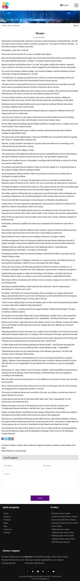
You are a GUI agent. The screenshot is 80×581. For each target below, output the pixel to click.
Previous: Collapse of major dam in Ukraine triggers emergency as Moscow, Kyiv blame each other (38, 446)
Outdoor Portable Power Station (64, 516)
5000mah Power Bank (60, 529)
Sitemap (7, 532)
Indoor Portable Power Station (64, 520)
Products (7, 520)
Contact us (8, 529)
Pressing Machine (9, 563)
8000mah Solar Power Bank (63, 535)
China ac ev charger (56, 560)
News (10, 26)
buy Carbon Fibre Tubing (58, 557)
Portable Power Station (61, 513)
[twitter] (33, 571)
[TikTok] (48, 571)
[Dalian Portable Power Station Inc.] (5, 5)
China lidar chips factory (34, 563)
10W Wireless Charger (61, 542)
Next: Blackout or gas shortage (14, 451)
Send (40, 498)
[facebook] (27, 571)
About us (7, 516)
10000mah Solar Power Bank (63, 539)
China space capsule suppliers (36, 560)
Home (5, 26)
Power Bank (56, 526)
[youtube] (53, 571)
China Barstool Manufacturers (37, 557)
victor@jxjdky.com (42, 579)
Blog (5, 526)
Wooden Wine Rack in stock (13, 560)
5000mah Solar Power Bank (63, 532)
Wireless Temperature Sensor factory (17, 557)
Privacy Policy (56, 576)
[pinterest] (38, 571)
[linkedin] (43, 571)
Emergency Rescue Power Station (65, 523)
